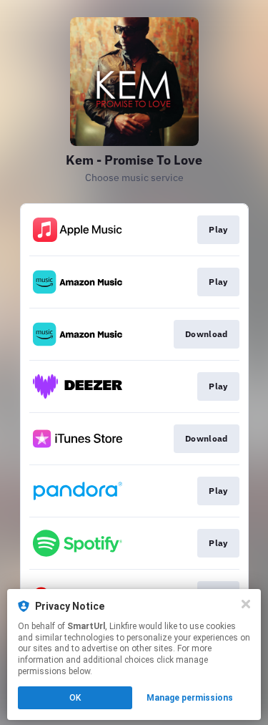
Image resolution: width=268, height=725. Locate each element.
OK (75, 698)
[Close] (245, 604)
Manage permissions (190, 698)
